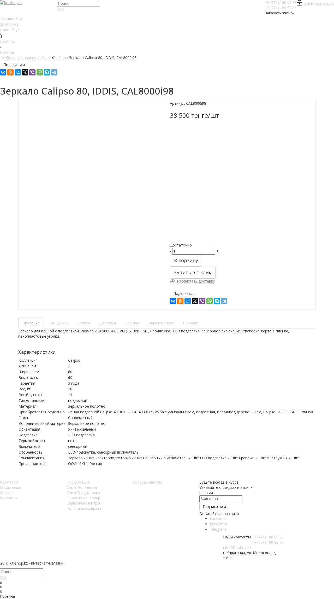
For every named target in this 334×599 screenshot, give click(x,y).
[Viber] (32, 72)
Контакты (8, 497)
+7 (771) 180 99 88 (281, 2)
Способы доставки (83, 492)
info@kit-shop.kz (237, 547)
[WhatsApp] (40, 72)
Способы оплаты (82, 487)
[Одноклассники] (10, 72)
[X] (25, 72)
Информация (78, 482)
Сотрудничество (147, 482)
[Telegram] (54, 72)
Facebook (218, 518)
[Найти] (60, 9)
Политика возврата (84, 508)
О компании (10, 487)
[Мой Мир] (18, 72)
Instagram (218, 523)
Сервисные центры (83, 503)
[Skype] (47, 72)
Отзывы (7, 492)
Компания (9, 482)
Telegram (218, 529)
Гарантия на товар (83, 497)
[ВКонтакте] (3, 72)
